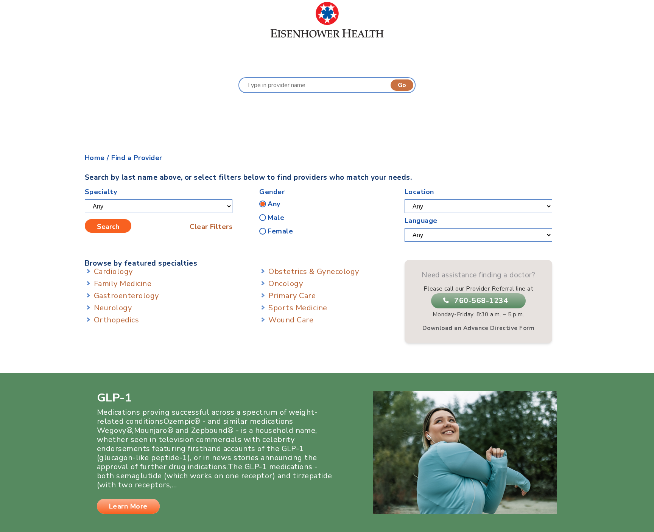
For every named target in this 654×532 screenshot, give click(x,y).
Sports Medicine (297, 308)
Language (421, 220)
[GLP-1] (465, 511)
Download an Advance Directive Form (478, 328)
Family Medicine (122, 283)
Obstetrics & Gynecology (313, 271)
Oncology (285, 283)
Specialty (101, 191)
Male (276, 217)
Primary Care (292, 296)
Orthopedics (116, 320)
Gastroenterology (126, 296)
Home (95, 157)
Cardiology (113, 271)
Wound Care (290, 320)
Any (274, 203)
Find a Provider (136, 157)
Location (419, 191)
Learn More (128, 506)
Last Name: (218, 108)
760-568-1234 (481, 301)
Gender (272, 191)
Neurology (113, 308)
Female (280, 231)
